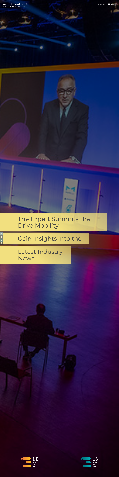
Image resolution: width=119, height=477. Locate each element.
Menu (113, 4)
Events (101, 4)
